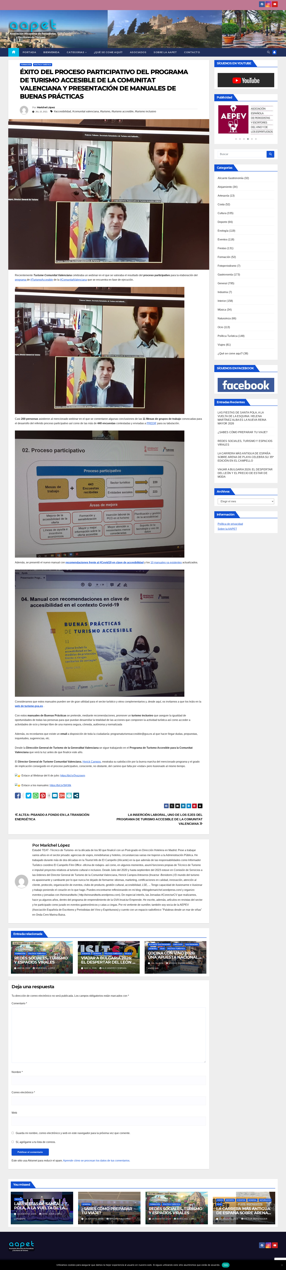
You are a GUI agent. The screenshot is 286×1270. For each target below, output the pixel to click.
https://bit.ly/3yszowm (72, 775)
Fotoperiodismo (227, 260)
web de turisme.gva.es (29, 706)
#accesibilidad (62, 111)
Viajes (128, 953)
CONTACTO (192, 52)
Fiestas (222, 243)
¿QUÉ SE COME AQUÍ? (108, 52)
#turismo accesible (123, 111)
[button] (268, 52)
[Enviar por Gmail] (62, 795)
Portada (29, 52)
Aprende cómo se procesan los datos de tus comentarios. (96, 1160)
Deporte (222, 216)
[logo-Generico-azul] (246, 117)
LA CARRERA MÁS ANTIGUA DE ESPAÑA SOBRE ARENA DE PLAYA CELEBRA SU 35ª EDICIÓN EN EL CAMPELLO (246, 452)
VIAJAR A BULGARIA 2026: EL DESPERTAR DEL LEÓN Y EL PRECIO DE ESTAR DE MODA (245, 468)
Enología (177, 944)
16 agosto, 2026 (27, 1214)
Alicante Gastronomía (159, 944)
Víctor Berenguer (255, 1219)
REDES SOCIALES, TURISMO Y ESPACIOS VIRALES (41, 960)
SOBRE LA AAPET (165, 52)
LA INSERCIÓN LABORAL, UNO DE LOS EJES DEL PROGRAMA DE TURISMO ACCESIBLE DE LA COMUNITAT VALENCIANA (160, 819)
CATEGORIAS (76, 52)
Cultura (222, 207)
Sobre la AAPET (227, 523)
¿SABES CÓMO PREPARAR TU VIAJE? (243, 427)
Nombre (17, 1072)
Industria (223, 286)
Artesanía (223, 190)
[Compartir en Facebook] (18, 795)
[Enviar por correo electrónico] (55, 795)
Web (14, 1112)
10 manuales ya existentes (166, 562)
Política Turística (42, 65)
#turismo (105, 111)
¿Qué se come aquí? (230, 348)
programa (21, 279)
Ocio (162, 949)
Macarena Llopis (120, 1219)
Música (222, 304)
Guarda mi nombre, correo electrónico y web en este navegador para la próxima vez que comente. (73, 1133)
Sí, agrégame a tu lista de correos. (35, 1142)
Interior (222, 295)
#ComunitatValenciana (73, 279)
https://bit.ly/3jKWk (60, 785)
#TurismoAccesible (41, 279)
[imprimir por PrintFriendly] (69, 795)
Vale (225, 1265)
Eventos (86, 953)
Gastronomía (192, 944)
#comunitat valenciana (85, 111)
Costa (221, 199)
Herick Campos (92, 761)
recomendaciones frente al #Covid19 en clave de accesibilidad (105, 562)
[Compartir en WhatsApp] (36, 795)
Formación (26, 65)
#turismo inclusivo (145, 111)
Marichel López (46, 107)
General (97, 953)
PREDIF (152, 423)
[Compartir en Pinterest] (43, 795)
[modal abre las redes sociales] (76, 795)
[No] (282, 1265)
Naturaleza (224, 313)
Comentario (19, 1003)
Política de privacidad (230, 518)
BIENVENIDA (51, 52)
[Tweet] (28, 795)
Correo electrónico (23, 1092)
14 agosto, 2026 (229, 1219)
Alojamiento (225, 181)
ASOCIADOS (138, 52)
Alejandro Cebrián (114, 968)
